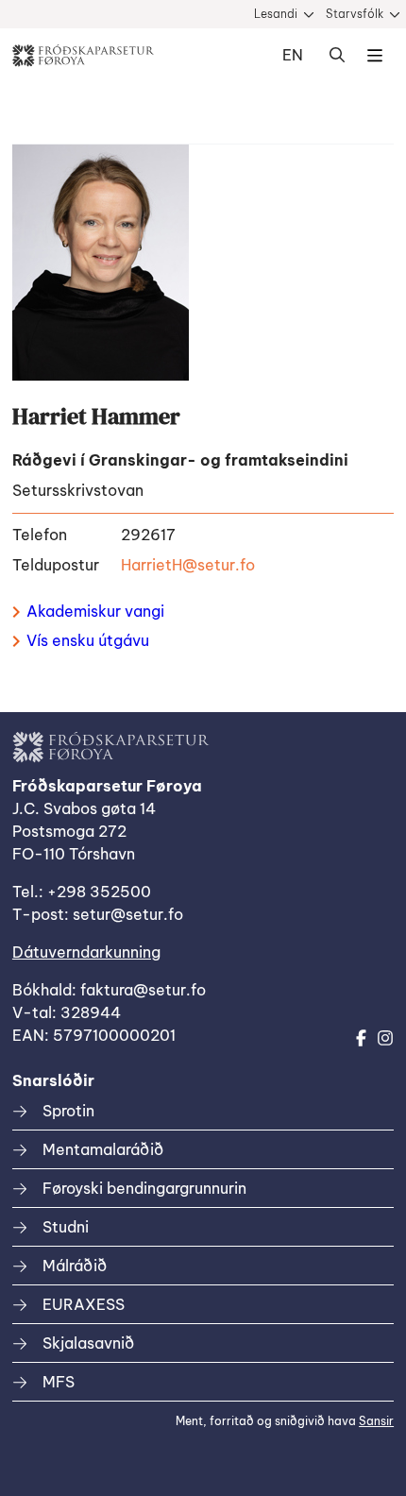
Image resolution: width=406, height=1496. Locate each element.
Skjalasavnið (88, 1343)
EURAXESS (83, 1304)
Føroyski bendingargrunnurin (144, 1188)
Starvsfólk (354, 14)
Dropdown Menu (375, 56)
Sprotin (68, 1110)
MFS (58, 1381)
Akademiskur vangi (95, 611)
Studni (65, 1226)
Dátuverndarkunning (86, 952)
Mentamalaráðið (102, 1149)
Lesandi (275, 14)
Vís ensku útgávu (87, 640)
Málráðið (74, 1265)
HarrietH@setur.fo (188, 564)
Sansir (376, 1421)
